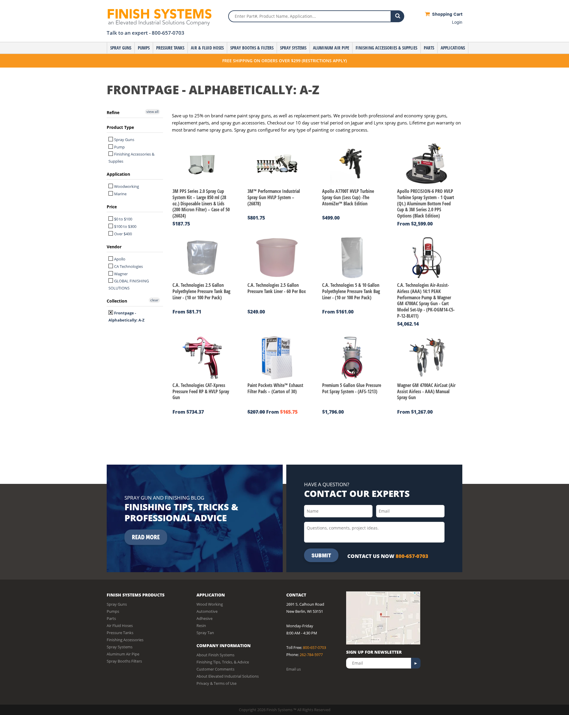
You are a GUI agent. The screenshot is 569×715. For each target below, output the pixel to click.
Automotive (207, 611)
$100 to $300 (124, 226)
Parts (429, 48)
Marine (120, 193)
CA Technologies (128, 266)
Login (457, 22)
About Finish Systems (215, 655)
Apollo (119, 259)
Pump (119, 147)
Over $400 (122, 233)
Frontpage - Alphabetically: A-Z (126, 316)
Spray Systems (293, 48)
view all (152, 111)
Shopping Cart (446, 14)
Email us (293, 669)
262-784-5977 (311, 654)
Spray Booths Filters (124, 661)
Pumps (144, 48)
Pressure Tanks (170, 48)
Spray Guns (120, 48)
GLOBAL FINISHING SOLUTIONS (128, 284)
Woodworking (126, 186)
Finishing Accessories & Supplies (386, 48)
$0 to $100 (122, 219)
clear (154, 300)
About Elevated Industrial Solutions (227, 676)
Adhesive (204, 618)
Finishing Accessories (125, 639)
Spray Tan (205, 632)
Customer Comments (215, 669)
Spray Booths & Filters (252, 48)
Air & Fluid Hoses (207, 48)
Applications (453, 48)
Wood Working (209, 604)
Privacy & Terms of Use (216, 683)
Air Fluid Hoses (120, 625)
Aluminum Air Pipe (331, 48)
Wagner (120, 273)
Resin (201, 625)
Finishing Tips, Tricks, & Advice (222, 662)
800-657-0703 (168, 32)
